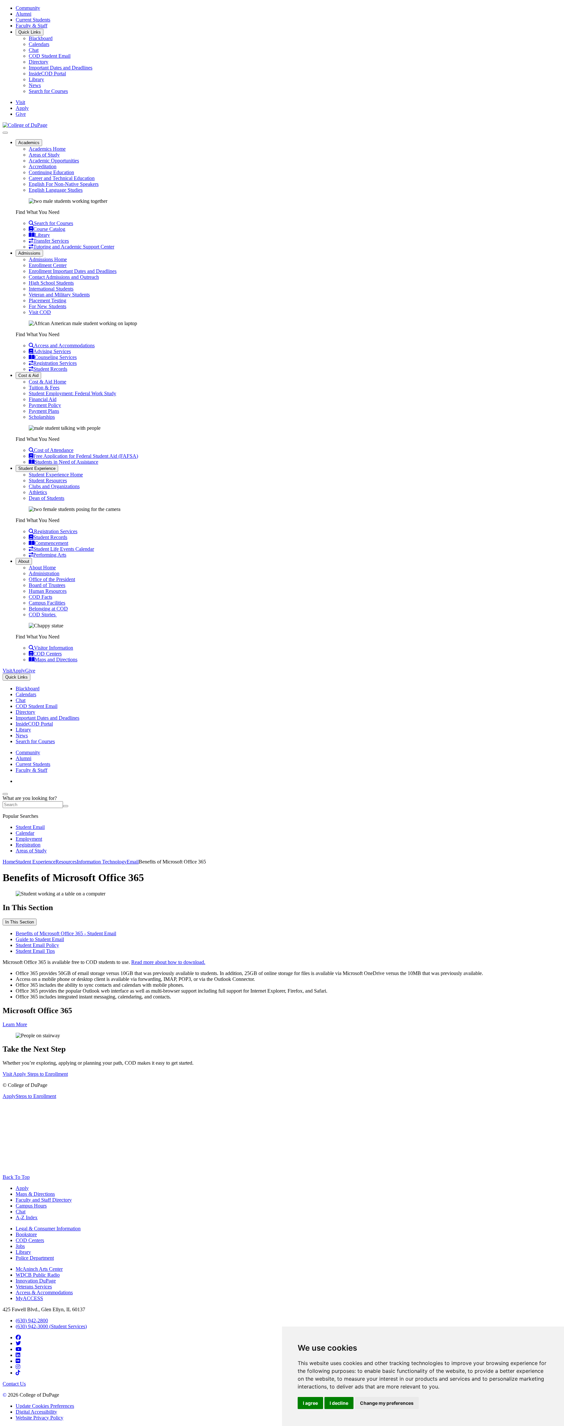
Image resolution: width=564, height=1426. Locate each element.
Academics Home (47, 149)
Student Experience (36, 468)
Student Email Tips (35, 951)
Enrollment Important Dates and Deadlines (73, 271)
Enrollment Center (48, 265)
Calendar (25, 833)
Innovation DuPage (36, 1280)
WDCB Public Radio (38, 1275)
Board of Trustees (47, 585)
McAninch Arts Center (39, 1269)
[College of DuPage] (25, 125)
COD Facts (40, 597)
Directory (38, 62)
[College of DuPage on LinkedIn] (18, 1355)
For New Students (47, 306)
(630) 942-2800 (32, 1320)
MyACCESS (29, 1298)
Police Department (35, 1258)
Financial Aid (42, 399)
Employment (29, 839)
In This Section (19, 922)
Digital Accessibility (36, 1412)
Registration (28, 845)
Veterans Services (34, 1286)
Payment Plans (44, 411)
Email (133, 861)
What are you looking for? (30, 798)
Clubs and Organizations (54, 486)
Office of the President (52, 579)
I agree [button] (310, 1403)
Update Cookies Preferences (45, 1406)
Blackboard (41, 38)
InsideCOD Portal (47, 73)
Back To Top (16, 1177)
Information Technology (102, 861)
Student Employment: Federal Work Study (72, 393)
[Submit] (65, 806)
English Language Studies (56, 190)
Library (36, 79)
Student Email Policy (37, 945)
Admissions (29, 253)
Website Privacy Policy (39, 1417)
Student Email (30, 827)
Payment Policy (45, 405)
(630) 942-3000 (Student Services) (51, 1326)
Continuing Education (51, 172)
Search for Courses (48, 91)
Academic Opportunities (54, 160)
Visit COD (40, 312)
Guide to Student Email (40, 939)
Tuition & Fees (44, 387)
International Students (51, 289)
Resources (66, 861)
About (23, 561)
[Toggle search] (5, 794)
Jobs (20, 1246)
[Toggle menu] (5, 133)
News (35, 85)
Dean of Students (46, 498)
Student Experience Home (56, 474)
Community (28, 8)
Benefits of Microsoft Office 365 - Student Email (66, 933)
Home (9, 861)
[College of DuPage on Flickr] (18, 1361)
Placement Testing (47, 300)
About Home (42, 567)
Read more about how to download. (168, 962)
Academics (28, 142)
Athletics (38, 492)
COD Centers (30, 1240)
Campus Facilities (47, 603)
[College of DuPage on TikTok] (18, 1372)
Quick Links (29, 32)
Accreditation (42, 166)
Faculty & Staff (31, 25)
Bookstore (26, 1234)
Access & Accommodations (44, 1292)
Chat (34, 50)
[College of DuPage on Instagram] (18, 1367)
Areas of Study (44, 155)
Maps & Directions (35, 1194)
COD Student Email (49, 56)
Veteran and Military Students (59, 294)
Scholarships (42, 417)
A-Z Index (27, 1217)
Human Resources (48, 591)
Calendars (39, 44)
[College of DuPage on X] (18, 1343)
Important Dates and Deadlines (60, 67)
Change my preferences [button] (387, 1403)
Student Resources (48, 480)
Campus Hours (31, 1205)
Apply (22, 1188)
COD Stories (43, 614)
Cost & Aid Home (47, 381)
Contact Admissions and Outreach (64, 277)
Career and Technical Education (62, 178)
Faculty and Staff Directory (44, 1200)
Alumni (23, 14)
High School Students (51, 283)
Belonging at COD (48, 608)
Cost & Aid (28, 375)
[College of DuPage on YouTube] (19, 1349)
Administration (44, 573)
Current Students (33, 20)
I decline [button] (339, 1403)
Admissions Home (48, 259)
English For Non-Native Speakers (64, 184)
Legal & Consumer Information (48, 1228)
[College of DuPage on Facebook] (18, 1337)
